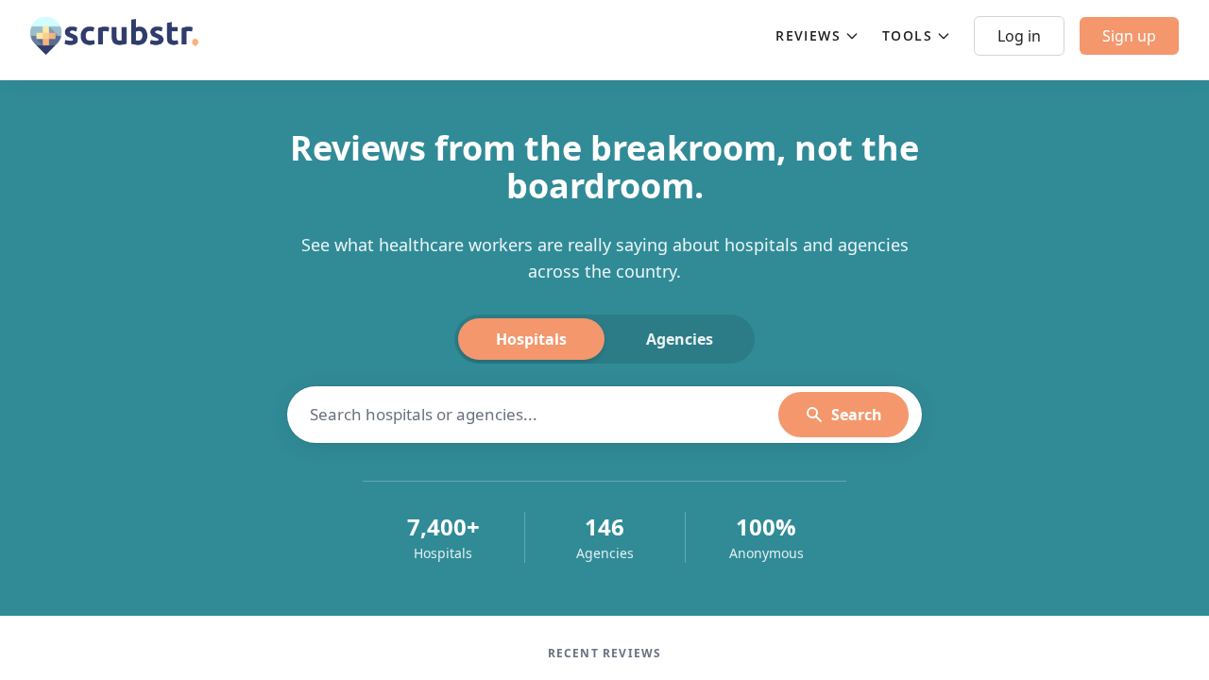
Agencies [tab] (679, 339)
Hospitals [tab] (531, 339)
